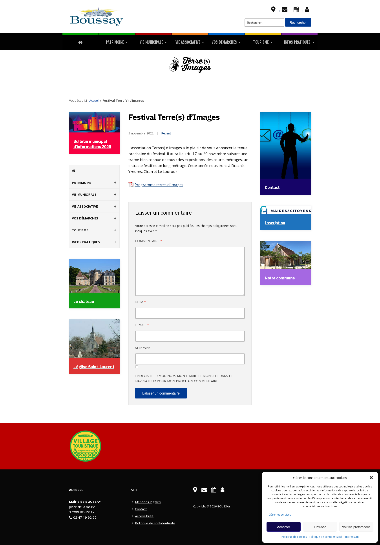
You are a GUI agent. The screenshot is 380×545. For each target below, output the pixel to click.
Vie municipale (151, 42)
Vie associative (188, 42)
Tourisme (261, 42)
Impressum (352, 537)
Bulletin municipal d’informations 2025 (92, 144)
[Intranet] (307, 10)
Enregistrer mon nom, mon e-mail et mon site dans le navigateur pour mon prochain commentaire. (184, 378)
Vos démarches (224, 42)
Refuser (320, 526)
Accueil (94, 100)
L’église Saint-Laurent (93, 366)
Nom (140, 302)
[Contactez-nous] (284, 10)
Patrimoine (115, 42)
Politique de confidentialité (325, 537)
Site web (142, 347)
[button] (371, 477)
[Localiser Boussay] (273, 10)
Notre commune (280, 278)
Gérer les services (280, 514)
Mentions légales (148, 502)
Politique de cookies (294, 537)
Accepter (283, 526)
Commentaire (148, 241)
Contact (272, 187)
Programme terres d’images (159, 184)
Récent (166, 133)
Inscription (275, 222)
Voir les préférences (356, 526)
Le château (83, 301)
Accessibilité (144, 516)
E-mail (142, 324)
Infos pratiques (297, 42)
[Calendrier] (296, 10)
